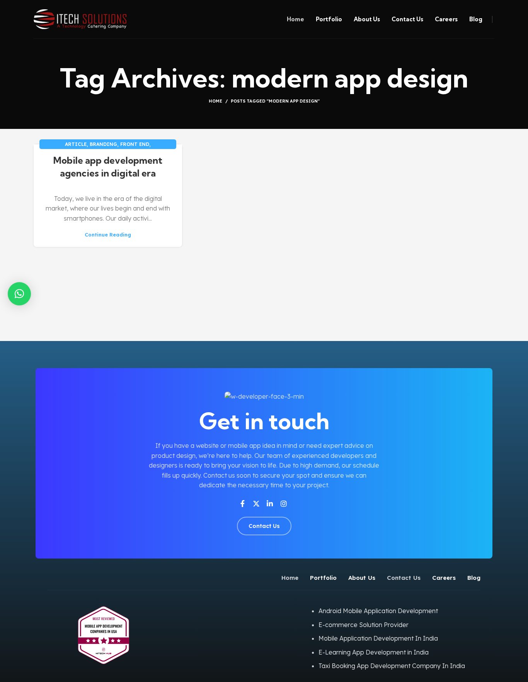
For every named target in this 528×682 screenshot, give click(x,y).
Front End (134, 144)
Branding (103, 144)
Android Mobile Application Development (378, 611)
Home (215, 101)
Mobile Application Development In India (378, 638)
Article (76, 144)
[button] (19, 293)
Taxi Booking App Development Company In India (392, 666)
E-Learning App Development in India (374, 652)
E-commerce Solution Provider (364, 625)
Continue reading (108, 234)
